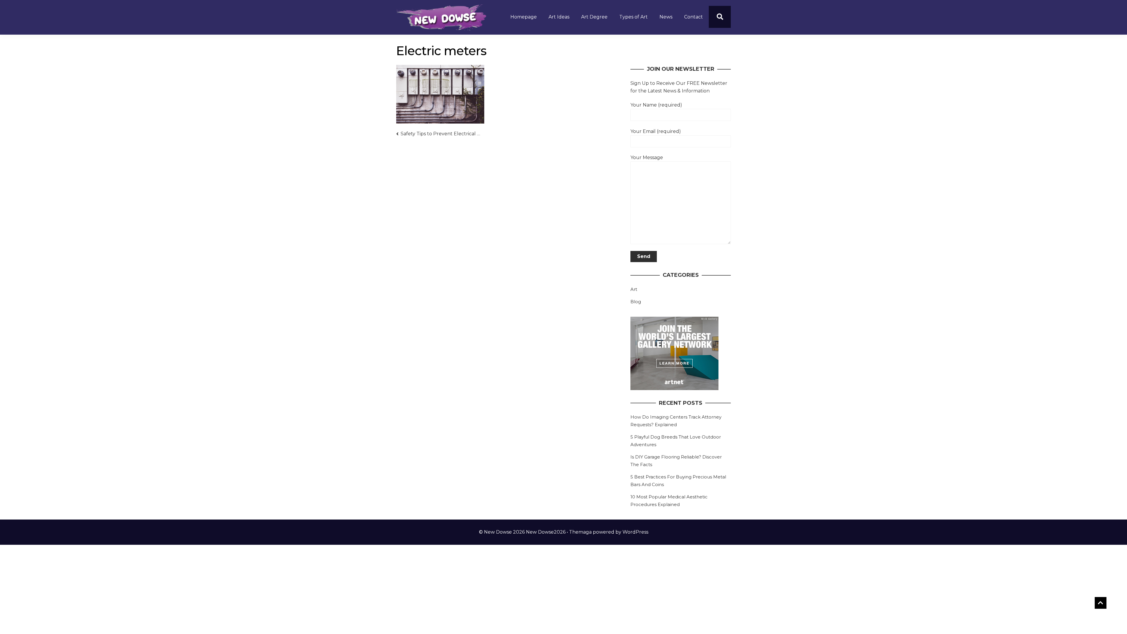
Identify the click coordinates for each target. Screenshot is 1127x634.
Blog (635, 301)
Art (633, 289)
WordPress (635, 532)
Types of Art (633, 17)
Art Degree (594, 17)
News (665, 17)
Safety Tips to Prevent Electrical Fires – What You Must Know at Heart (440, 133)
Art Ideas (559, 17)
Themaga (580, 532)
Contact (693, 17)
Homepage (523, 17)
